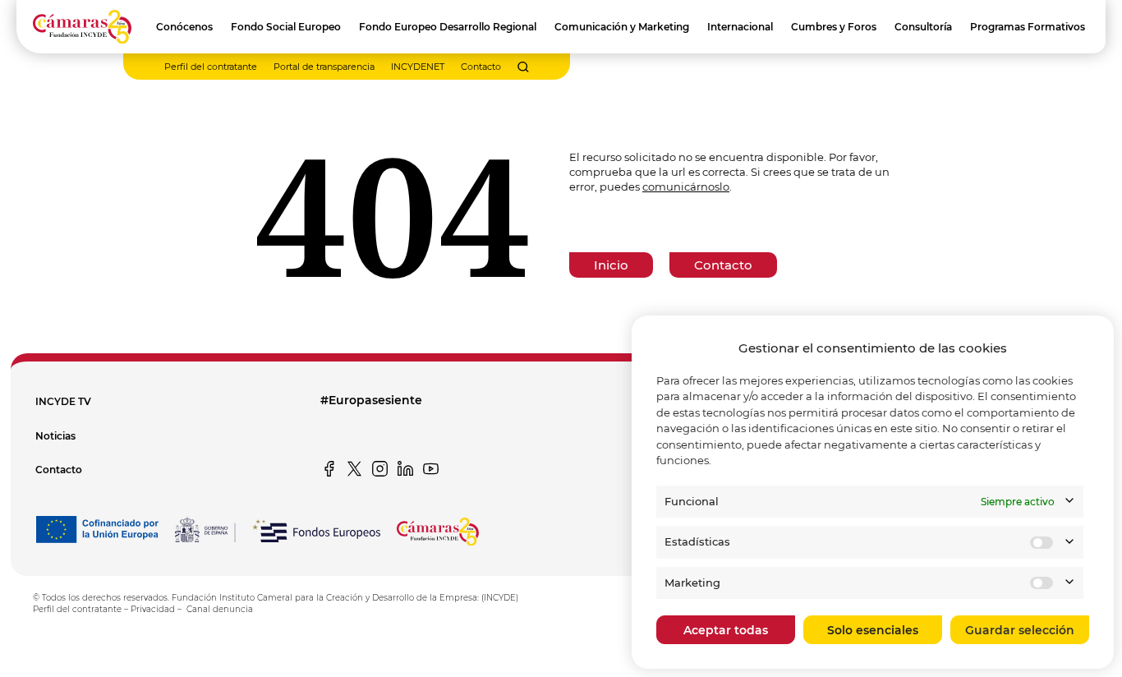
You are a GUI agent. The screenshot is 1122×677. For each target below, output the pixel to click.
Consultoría (923, 27)
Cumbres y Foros (833, 27)
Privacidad (153, 609)
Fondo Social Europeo (286, 27)
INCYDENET (417, 66)
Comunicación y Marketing (621, 27)
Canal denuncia (219, 609)
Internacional (740, 27)
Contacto (481, 66)
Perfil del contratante (210, 66)
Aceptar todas (725, 630)
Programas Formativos (1027, 27)
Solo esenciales (872, 630)
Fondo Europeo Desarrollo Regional (447, 27)
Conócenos (184, 27)
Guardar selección (1019, 630)
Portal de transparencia (324, 66)
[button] (523, 67)
